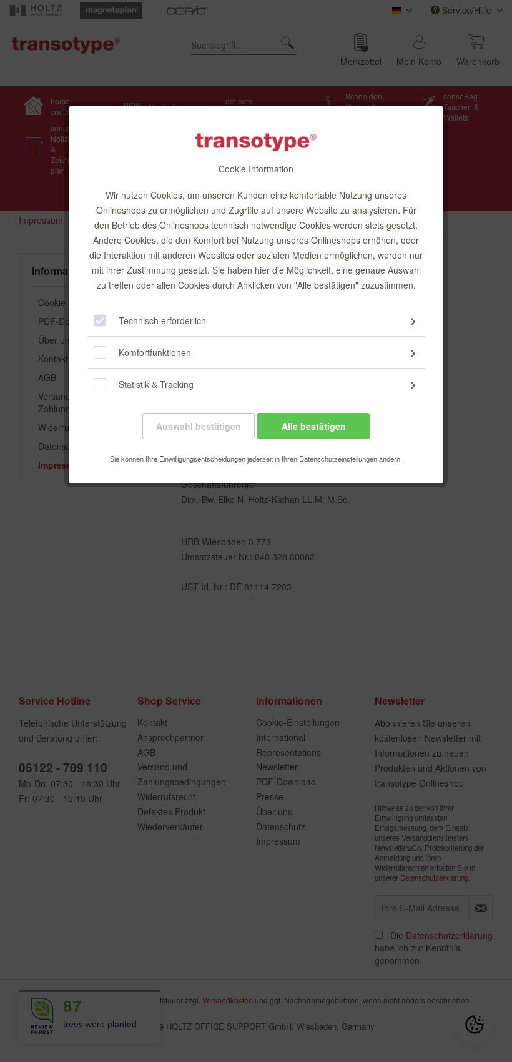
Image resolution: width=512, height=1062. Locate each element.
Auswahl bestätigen (198, 426)
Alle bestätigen (314, 426)
